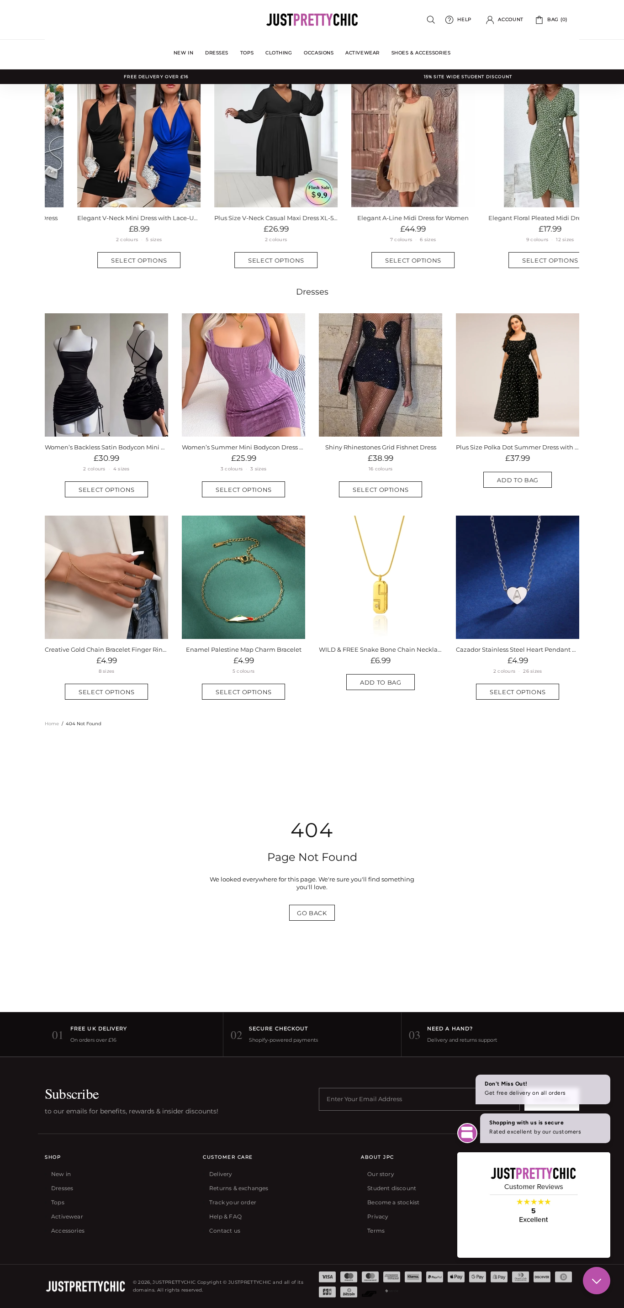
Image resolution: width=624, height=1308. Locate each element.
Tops (57, 1202)
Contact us (224, 1230)
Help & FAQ (225, 1216)
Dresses (312, 292)
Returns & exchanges (238, 1188)
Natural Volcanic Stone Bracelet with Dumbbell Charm (115, 649)
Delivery (220, 1174)
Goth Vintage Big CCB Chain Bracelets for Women (389, 649)
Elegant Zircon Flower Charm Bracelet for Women (526, 649)
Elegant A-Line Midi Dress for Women (380, 218)
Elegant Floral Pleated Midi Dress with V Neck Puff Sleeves (517, 218)
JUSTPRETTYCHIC (312, 19)
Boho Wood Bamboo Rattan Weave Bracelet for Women (252, 649)
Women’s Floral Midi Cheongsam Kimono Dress (106, 447)
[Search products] (431, 20)
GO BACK (312, 913)
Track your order (232, 1202)
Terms (376, 1230)
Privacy (377, 1216)
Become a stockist (393, 1202)
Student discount (391, 1188)
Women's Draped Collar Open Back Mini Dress (243, 447)
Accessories (68, 1230)
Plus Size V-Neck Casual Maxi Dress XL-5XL (243, 218)
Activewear (67, 1216)
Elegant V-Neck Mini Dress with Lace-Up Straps (106, 218)
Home (52, 724)
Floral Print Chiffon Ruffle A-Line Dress (517, 447)
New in (61, 1174)
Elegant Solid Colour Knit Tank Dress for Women (380, 447)
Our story (380, 1174)
